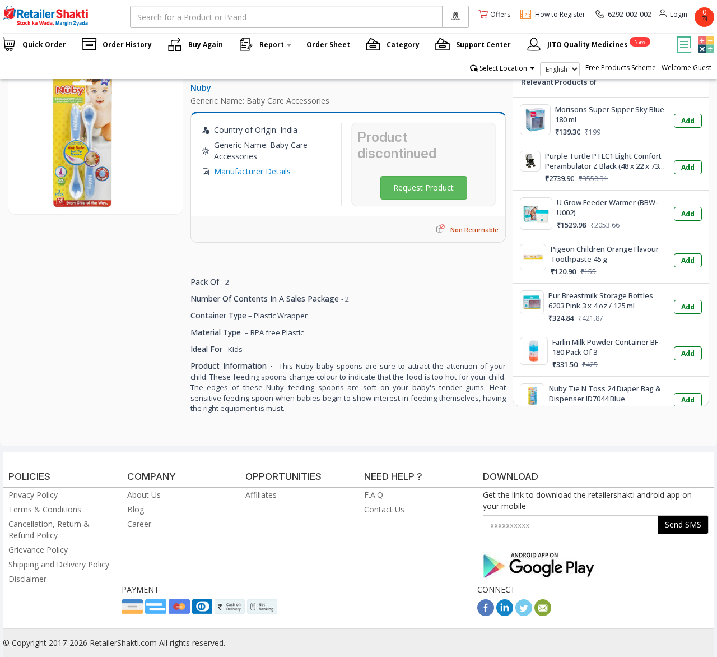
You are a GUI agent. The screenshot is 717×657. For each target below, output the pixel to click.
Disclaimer (27, 578)
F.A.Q (373, 494)
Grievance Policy (38, 549)
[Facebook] (485, 613)
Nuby (200, 87)
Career (139, 524)
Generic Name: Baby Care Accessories (259, 100)
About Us (144, 494)
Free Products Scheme (620, 67)
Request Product (423, 187)
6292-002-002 (629, 14)
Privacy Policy (33, 494)
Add (688, 121)
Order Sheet (328, 44)
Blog (135, 509)
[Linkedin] (504, 613)
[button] (704, 36)
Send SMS (683, 524)
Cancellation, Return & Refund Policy (49, 529)
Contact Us (384, 509)
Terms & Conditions (44, 509)
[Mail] (542, 613)
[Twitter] (523, 613)
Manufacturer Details (252, 171)
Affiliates (261, 494)
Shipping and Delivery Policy (58, 564)
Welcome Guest (686, 67)
